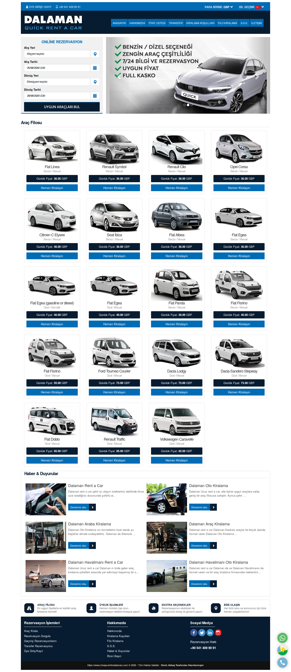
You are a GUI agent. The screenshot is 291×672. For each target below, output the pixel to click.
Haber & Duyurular (118, 651)
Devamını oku (78, 507)
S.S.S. (244, 23)
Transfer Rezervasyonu (38, 646)
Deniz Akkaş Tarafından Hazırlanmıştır (182, 665)
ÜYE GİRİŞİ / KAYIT (39, 7)
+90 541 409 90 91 (69, 7)
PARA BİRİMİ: (214, 7)
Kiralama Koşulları (118, 636)
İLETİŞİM (256, 23)
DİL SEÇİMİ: (247, 7)
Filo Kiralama (115, 641)
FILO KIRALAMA (227, 23)
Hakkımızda (114, 631)
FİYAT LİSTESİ (157, 23)
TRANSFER (176, 23)
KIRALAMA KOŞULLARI (200, 23)
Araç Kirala (31, 631)
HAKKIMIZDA (137, 23)
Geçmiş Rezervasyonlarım (40, 641)
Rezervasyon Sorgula (37, 636)
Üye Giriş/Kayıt (33, 651)
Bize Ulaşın (114, 656)
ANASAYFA (119, 23)
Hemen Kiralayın (52, 188)
